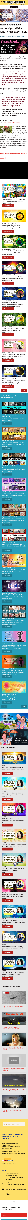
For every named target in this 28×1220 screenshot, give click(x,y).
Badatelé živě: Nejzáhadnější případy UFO (12, 1111)
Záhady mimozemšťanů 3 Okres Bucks (13, 1048)
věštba (14, 36)
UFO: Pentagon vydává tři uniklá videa (13, 1007)
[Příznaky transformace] (14, 2)
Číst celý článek (8, 205)
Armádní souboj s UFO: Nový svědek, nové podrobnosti (12, 1027)
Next (24, 390)
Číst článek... (7, 773)
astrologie (3, 36)
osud (19, 36)
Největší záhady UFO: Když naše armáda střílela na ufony (13, 1090)
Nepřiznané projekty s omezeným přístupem (13, 1069)
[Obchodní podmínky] (14, 1202)
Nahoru (4, 1215)
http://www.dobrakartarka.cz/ (12, 122)
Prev (4, 390)
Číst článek (7, 423)
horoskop (9, 36)
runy (22, 36)
